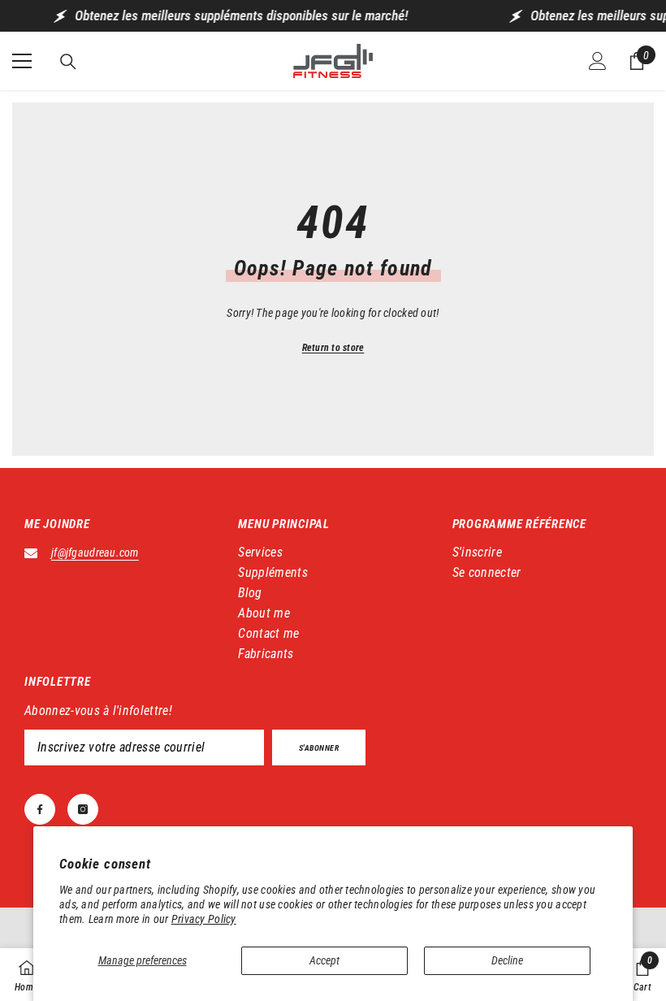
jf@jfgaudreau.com (95, 552)
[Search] (68, 62)
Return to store (333, 347)
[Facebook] (39, 809)
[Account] (598, 61)
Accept (324, 960)
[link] (642, 974)
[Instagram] (82, 809)
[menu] (22, 61)
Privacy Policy (203, 918)
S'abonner (319, 747)
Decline (507, 960)
